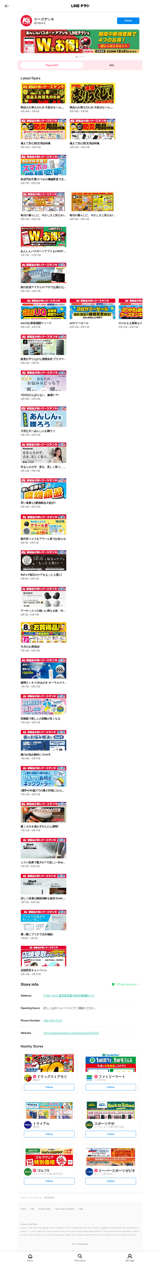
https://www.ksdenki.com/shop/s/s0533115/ (71, 1033)
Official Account (126, 984)
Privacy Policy (45, 1209)
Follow (128, 21)
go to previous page (7, 6)
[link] (26, 20)
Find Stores (80, 1260)
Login (81, 1209)
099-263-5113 (53, 1020)
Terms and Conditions (64, 1209)
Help (32, 1209)
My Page (130, 1260)
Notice (23, 1209)
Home (30, 1260)
